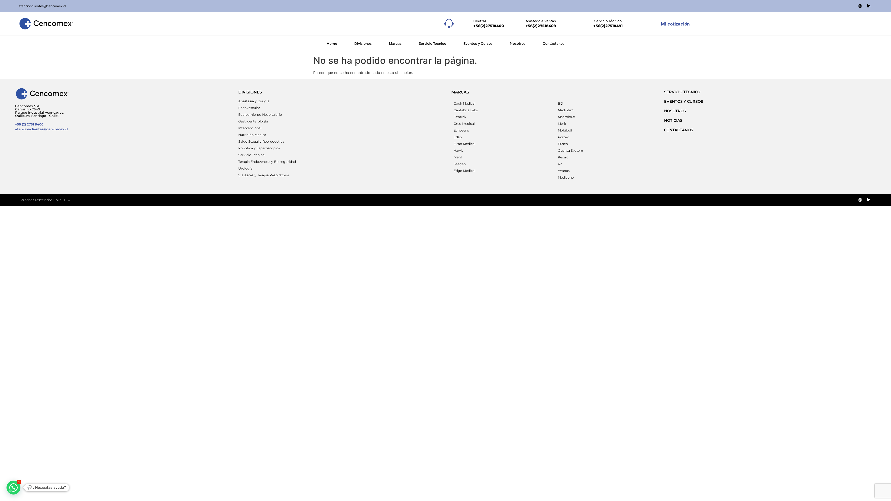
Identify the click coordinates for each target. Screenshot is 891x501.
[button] (13, 488)
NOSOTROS (675, 111)
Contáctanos (554, 43)
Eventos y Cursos (478, 43)
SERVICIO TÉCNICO (682, 92)
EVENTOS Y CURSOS (683, 101)
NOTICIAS (673, 120)
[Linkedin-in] (868, 6)
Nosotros (518, 43)
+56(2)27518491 (608, 26)
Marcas (395, 43)
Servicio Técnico (432, 43)
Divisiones (363, 43)
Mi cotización (675, 23)
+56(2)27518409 (541, 26)
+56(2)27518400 (488, 26)
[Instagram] (860, 6)
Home (332, 43)
